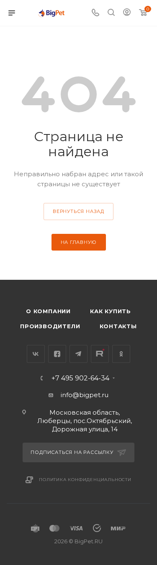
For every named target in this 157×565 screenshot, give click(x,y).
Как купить (110, 311)
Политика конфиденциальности (85, 479)
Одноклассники (121, 354)
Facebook (57, 354)
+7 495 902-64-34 (80, 378)
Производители (50, 326)
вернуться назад (78, 211)
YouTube (100, 354)
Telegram (78, 354)
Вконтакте (36, 354)
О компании (48, 311)
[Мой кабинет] (127, 13)
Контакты (118, 326)
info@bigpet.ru (84, 395)
